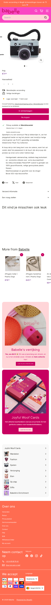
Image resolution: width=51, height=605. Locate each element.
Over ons (5, 526)
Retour (4, 515)
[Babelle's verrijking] (25, 325)
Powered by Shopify (24, 600)
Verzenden (6, 512)
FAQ (3, 533)
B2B (3, 536)
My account (6, 543)
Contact (5, 529)
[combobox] (25, 17)
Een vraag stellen (9, 197)
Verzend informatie (9, 191)
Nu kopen (25, 117)
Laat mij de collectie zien (25, 364)
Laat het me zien (25, 429)
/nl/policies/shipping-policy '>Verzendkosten (28, 104)
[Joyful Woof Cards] (25, 392)
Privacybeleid (7, 519)
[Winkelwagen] (41, 10)
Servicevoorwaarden (9, 522)
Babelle (24, 249)
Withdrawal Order (8, 540)
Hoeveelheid (7, 79)
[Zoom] (41, 60)
